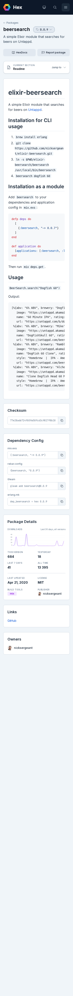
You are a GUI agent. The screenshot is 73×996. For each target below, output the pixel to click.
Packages (12, 22)
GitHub (12, 620)
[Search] (55, 7)
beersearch (16, 29)
